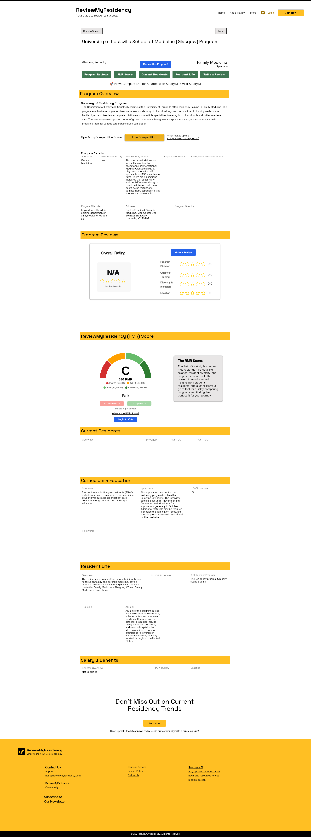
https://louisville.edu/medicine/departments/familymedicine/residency (94, 214)
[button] (291, 13)
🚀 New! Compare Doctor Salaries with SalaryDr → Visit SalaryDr (155, 83)
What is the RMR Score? (125, 413)
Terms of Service (136, 767)
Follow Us (133, 775)
